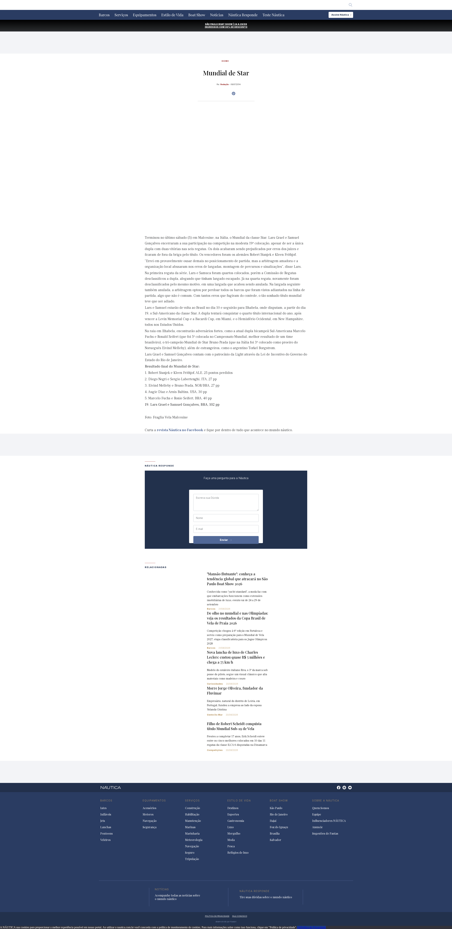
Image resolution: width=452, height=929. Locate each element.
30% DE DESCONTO (236, 27)
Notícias (216, 15)
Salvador (275, 840)
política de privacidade (217, 916)
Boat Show (196, 15)
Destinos (232, 808)
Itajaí (273, 821)
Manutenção (193, 821)
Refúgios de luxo (238, 852)
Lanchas (105, 827)
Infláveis (105, 814)
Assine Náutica (340, 14)
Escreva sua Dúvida (207, 497)
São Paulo (276, 808)
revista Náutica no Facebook (180, 430)
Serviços (121, 15)
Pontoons (106, 833)
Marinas (190, 827)
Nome (199, 518)
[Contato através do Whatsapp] (334, 789)
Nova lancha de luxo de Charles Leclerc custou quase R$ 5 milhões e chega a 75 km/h (236, 657)
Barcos (104, 15)
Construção (192, 808)
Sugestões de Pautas (325, 833)
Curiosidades (215, 683)
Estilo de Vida (172, 15)
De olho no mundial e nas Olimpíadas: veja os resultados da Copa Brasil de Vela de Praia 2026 (237, 618)
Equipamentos (144, 15)
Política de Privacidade (313, 927)
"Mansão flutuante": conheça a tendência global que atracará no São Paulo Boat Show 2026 (237, 578)
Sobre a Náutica (325, 800)
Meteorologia (193, 840)
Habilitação (192, 814)
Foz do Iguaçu (279, 827)
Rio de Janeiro (279, 814)
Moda (231, 840)
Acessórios (149, 808)
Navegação (150, 821)
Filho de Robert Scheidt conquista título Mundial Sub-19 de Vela (234, 726)
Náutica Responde (243, 15)
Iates (103, 808)
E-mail (199, 529)
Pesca (231, 846)
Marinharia (192, 833)
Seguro (189, 852)
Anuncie (317, 827)
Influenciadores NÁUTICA (329, 821)
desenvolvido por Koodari (226, 922)
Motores (148, 814)
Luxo (230, 827)
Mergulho (233, 833)
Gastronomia (235, 821)
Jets (102, 821)
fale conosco (239, 916)
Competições (215, 750)
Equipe (316, 814)
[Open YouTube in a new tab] (233, 93)
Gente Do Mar (215, 714)
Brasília (274, 833)
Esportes (233, 814)
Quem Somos (320, 808)
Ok (299, 927)
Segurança (149, 827)
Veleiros (105, 840)
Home (225, 61)
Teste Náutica (273, 15)
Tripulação (192, 859)
